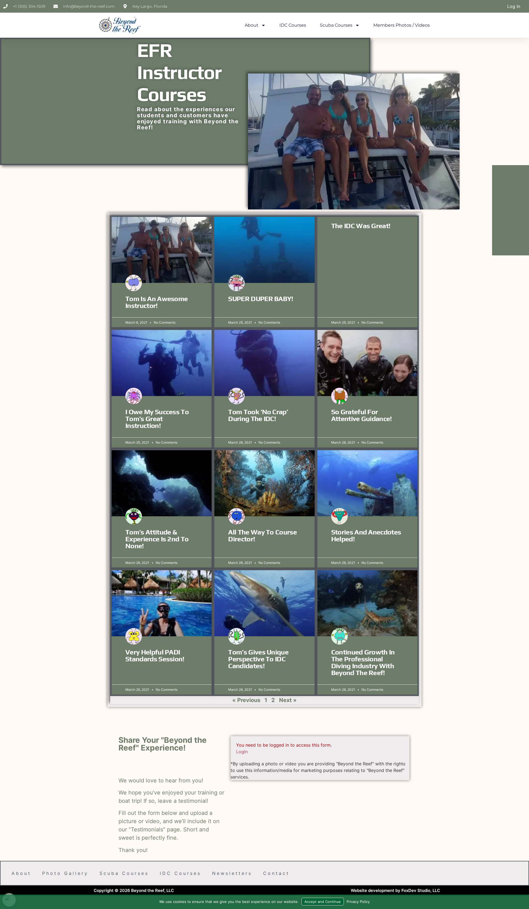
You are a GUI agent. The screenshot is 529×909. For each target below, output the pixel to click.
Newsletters (232, 873)
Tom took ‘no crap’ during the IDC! (258, 415)
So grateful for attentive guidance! (361, 415)
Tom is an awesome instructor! (156, 302)
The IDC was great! (360, 226)
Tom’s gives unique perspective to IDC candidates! (258, 659)
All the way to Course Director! (262, 535)
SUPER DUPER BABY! (260, 299)
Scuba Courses (336, 25)
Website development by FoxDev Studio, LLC (395, 890)
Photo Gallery (65, 873)
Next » (288, 700)
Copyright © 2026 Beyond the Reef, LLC (134, 890)
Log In (513, 6)
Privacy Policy (358, 901)
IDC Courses (292, 25)
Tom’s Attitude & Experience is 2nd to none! (156, 539)
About (251, 25)
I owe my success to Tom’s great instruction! (157, 419)
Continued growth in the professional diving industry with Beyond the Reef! (363, 662)
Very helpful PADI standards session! (154, 655)
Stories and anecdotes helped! (366, 535)
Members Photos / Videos (401, 25)
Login (242, 751)
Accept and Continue (322, 901)
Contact (276, 873)
